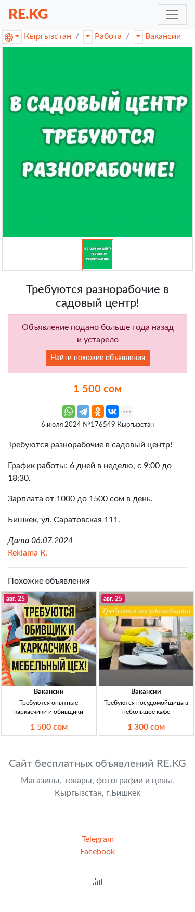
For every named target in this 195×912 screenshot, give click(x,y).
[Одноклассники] (98, 411)
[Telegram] (83, 411)
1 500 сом (49, 727)
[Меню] (172, 14)
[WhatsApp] (68, 411)
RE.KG (28, 14)
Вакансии (163, 36)
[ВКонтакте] (112, 411)
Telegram (98, 839)
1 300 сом (146, 727)
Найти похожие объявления (97, 358)
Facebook (97, 852)
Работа (108, 36)
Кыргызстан (47, 36)
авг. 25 (15, 599)
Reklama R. (27, 553)
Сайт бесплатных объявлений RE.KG (97, 764)
